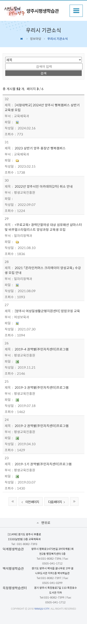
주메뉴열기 (76, 11)
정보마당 (35, 38)
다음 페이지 (55, 501)
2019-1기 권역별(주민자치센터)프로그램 (43, 463)
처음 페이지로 (12, 501)
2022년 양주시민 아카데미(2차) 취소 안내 (44, 186)
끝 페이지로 (74, 501)
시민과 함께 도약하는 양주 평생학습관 (35, 11)
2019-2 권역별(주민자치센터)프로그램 (42, 425)
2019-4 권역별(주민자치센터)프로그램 (42, 349)
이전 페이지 (32, 501)
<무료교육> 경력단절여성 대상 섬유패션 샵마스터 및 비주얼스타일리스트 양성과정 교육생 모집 (43, 227)
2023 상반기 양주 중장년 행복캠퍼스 (40, 148)
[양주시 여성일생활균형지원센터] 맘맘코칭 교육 (47, 310)
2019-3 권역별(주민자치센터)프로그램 (42, 387)
